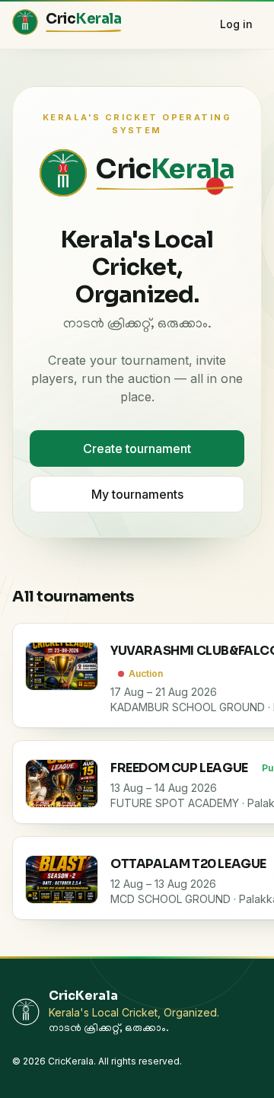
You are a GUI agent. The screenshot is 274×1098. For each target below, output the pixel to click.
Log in (236, 24)
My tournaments (137, 494)
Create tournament (137, 448)
